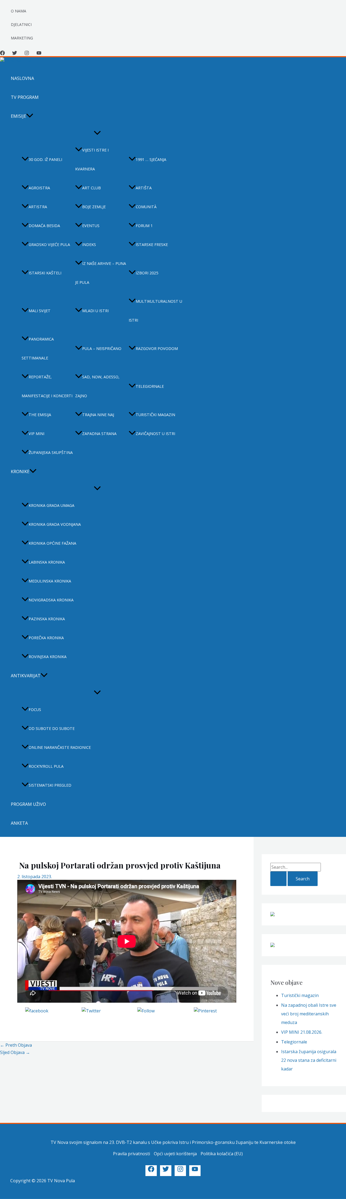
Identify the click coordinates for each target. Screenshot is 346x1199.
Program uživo (28, 804)
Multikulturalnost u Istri (155, 311)
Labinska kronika (47, 562)
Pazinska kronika (47, 618)
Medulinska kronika (50, 581)
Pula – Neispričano (101, 348)
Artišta (144, 187)
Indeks (89, 244)
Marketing (22, 38)
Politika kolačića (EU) (222, 1154)
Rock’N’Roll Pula (46, 766)
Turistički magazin (155, 414)
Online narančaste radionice (60, 747)
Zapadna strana (99, 433)
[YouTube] (38, 54)
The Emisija (40, 414)
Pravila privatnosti (131, 1154)
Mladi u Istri (95, 310)
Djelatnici (21, 24)
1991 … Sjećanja (151, 159)
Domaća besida (44, 225)
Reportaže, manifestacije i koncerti (47, 386)
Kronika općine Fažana (52, 543)
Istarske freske (152, 244)
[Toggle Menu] (97, 133)
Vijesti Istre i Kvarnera (92, 159)
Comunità (146, 206)
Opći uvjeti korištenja (175, 1154)
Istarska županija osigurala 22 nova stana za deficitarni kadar (308, 1060)
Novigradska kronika (51, 599)
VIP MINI (36, 433)
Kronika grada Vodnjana (55, 524)
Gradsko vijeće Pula (49, 244)
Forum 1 (144, 225)
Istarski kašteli (45, 272)
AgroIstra (39, 187)
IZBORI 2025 (147, 272)
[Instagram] (26, 54)
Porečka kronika (46, 637)
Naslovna (22, 78)
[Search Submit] (278, 878)
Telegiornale (150, 386)
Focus (35, 709)
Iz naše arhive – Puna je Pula (100, 273)
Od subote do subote (52, 728)
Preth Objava (16, 1045)
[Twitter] (14, 54)
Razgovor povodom (157, 348)
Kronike (20, 471)
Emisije (18, 116)
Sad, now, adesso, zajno (97, 386)
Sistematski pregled (50, 785)
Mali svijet (40, 310)
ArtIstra (38, 206)
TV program (25, 97)
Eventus (90, 225)
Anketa (19, 823)
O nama (18, 11)
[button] (29, 116)
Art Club (91, 187)
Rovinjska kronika (47, 656)
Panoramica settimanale (38, 348)
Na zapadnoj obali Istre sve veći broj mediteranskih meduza (308, 1013)
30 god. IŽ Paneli (45, 159)
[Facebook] (2, 54)
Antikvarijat (26, 676)
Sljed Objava (15, 1052)
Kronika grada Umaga (51, 505)
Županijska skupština (51, 452)
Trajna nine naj (98, 414)
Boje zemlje (94, 206)
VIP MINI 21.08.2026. (301, 1032)
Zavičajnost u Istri (155, 433)
